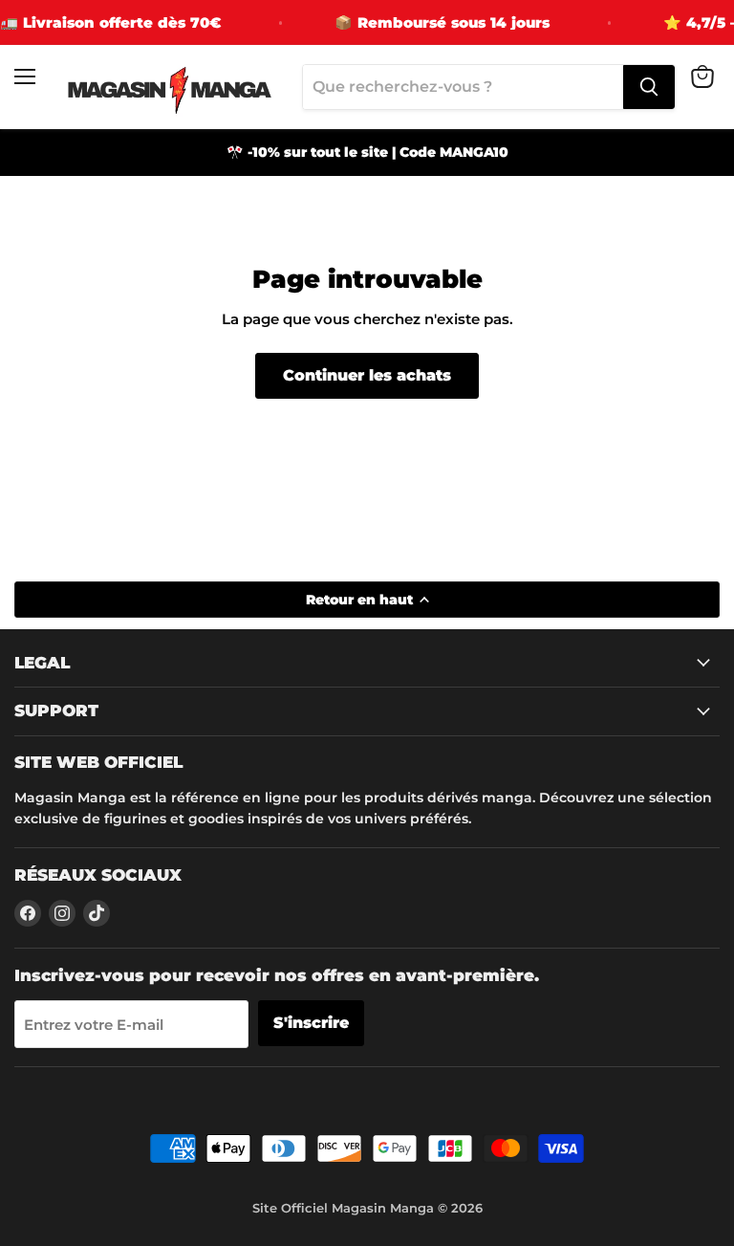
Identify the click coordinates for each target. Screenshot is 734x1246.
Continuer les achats (367, 375)
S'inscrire (311, 1023)
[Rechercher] (649, 87)
